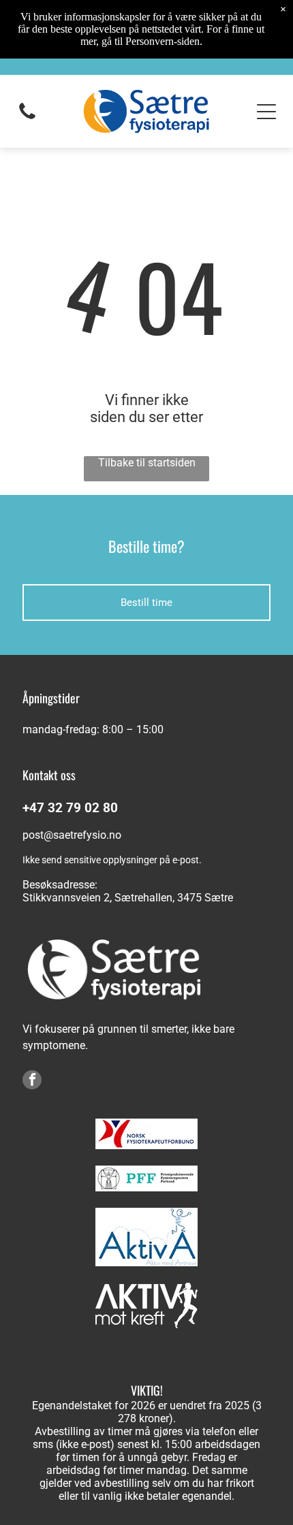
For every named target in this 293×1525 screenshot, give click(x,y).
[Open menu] (266, 111)
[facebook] (32, 1081)
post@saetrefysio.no (71, 835)
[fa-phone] (27, 118)
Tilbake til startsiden (147, 462)
